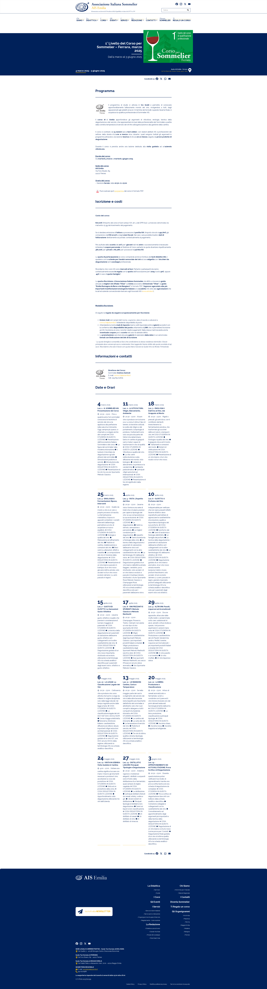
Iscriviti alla (97, 911)
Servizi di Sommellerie (153, 910)
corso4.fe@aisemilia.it (108, 323)
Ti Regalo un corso (180, 906)
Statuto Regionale (184, 893)
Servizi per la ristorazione (152, 914)
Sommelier (165, 19)
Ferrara (187, 935)
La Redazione (153, 924)
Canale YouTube (155, 931)
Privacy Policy (142, 984)
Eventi (113, 19)
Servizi (124, 19)
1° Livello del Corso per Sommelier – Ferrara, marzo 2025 (119, 47)
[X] (185, 4)
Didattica (91, 19)
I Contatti (185, 897)
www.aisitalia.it (147, 291)
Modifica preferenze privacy (158, 984)
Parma (188, 922)
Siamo (79, 19)
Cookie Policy (130, 984)
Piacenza (187, 918)
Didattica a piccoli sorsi (153, 928)
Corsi (103, 19)
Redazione (136, 19)
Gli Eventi (155, 902)
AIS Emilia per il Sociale (182, 890)
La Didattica (154, 886)
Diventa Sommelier (180, 902)
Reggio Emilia (185, 925)
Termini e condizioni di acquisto (180, 984)
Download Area (155, 938)
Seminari (157, 890)
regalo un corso (182, 19)
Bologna (187, 931)
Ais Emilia (187, 915)
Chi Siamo (185, 886)
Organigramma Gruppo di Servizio (149, 917)
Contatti (151, 19)
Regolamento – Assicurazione (151, 920)
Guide (158, 893)
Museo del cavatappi (153, 935)
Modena (187, 928)
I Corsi (157, 897)
